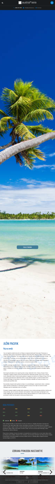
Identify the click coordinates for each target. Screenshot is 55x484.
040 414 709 (18, 7)
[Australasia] (27, 2)
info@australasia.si (29, 7)
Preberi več (21, 481)
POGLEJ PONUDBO (27, 247)
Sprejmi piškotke (34, 481)
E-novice (39, 7)
